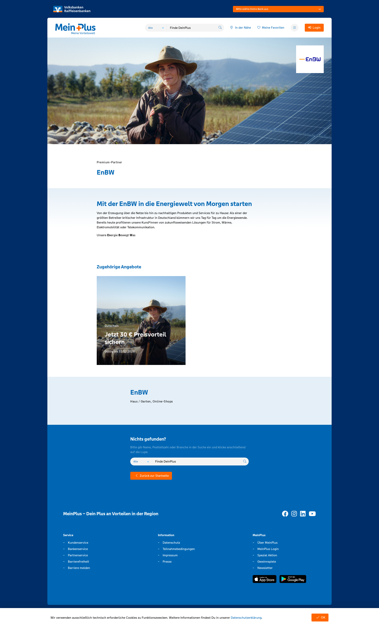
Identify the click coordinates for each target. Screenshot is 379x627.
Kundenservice (78, 542)
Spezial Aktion (267, 555)
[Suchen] (220, 28)
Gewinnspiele (266, 561)
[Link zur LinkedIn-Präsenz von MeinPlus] (303, 514)
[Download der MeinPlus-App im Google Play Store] (293, 579)
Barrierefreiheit (78, 561)
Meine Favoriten (273, 27)
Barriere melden (79, 568)
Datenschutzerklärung (246, 617)
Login (317, 27)
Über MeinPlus (267, 542)
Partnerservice (78, 555)
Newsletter (265, 568)
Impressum (170, 555)
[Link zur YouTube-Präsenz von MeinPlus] (312, 514)
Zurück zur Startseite (154, 476)
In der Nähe (243, 27)
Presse (167, 561)
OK (323, 617)
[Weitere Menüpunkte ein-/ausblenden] (294, 28)
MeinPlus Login (268, 549)
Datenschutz (171, 542)
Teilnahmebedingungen (179, 549)
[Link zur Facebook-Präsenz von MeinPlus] (285, 514)
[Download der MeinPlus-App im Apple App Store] (264, 579)
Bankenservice (78, 549)
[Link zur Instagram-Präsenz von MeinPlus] (294, 514)
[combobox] (278, 9)
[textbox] (278, 9)
